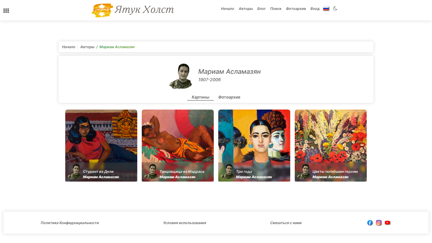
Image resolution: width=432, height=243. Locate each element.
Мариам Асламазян (229, 71)
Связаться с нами (286, 222)
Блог (261, 8)
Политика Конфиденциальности (70, 222)
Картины (200, 97)
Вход (315, 8)
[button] (6, 10)
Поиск (275, 8)
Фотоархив (296, 8)
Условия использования (184, 222)
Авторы (246, 8)
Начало (227, 8)
